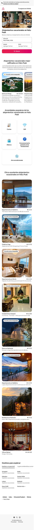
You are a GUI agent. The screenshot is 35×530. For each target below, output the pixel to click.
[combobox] (17, 40)
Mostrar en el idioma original (10, 4)
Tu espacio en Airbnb (24, 8)
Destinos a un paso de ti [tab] (8, 466)
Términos (20, 522)
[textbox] (9, 46)
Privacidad (13, 522)
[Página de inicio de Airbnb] (3, 8)
